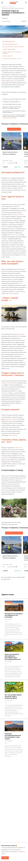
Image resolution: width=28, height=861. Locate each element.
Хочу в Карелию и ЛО (14, 129)
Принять (5, 858)
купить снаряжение (13, 293)
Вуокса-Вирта (20, 334)
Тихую (19, 336)
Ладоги (22, 190)
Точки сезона (12, 435)
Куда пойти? (11, 6)
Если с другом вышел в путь (10, 44)
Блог (7, 6)
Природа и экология (10, 683)
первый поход (13, 80)
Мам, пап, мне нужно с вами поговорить (13, 46)
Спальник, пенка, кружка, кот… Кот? (12, 58)
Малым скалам (7, 383)
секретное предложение (9, 117)
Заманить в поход (14, 234)
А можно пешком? (8, 56)
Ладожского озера (10, 419)
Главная (3, 6)
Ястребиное (4, 393)
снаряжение (18, 447)
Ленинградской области (17, 214)
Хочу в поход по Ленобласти (14, 533)
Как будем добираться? (9, 41)
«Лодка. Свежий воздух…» (10, 49)
